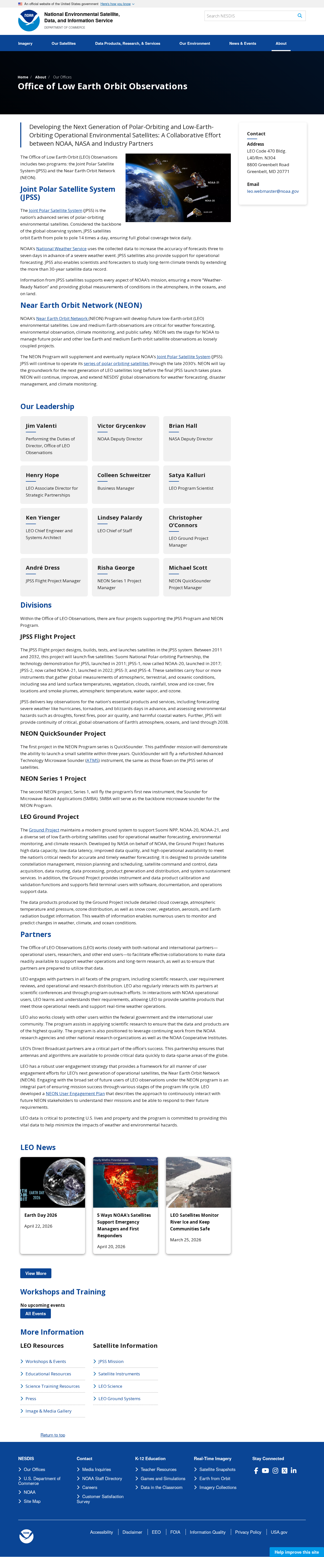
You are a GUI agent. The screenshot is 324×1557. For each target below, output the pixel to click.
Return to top (52, 1435)
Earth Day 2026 (40, 1215)
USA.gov (279, 1532)
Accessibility (101, 1532)
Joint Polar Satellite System (55, 210)
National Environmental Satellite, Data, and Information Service (82, 17)
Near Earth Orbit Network (62, 318)
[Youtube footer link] (265, 1470)
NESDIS (26, 1458)
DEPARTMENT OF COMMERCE (64, 27)
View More (38, 1273)
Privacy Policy (248, 1532)
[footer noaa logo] (26, 1536)
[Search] (300, 15)
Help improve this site (297, 1552)
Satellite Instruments (119, 1374)
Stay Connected (268, 1458)
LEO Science (110, 1386)
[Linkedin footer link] (293, 1470)
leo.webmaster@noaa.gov (273, 191)
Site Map (32, 1501)
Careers (89, 1487)
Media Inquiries (96, 1469)
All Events (38, 1313)
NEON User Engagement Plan (75, 1093)
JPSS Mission (111, 1361)
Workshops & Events (46, 1361)
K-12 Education (150, 1458)
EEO (156, 1532)
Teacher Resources (158, 1469)
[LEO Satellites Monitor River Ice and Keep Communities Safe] (198, 1182)
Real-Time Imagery (212, 1458)
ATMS (92, 760)
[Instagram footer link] (275, 1470)
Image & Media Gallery (49, 1411)
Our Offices (62, 77)
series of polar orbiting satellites (117, 363)
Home (23, 77)
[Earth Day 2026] (52, 1182)
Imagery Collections (217, 1487)
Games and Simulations (163, 1478)
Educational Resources (48, 1374)
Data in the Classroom (162, 1487)
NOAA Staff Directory (102, 1478)
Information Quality (208, 1532)
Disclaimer (132, 1532)
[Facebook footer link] (256, 1470)
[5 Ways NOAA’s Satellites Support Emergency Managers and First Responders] (125, 1182)
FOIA (175, 1532)
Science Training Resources (53, 1386)
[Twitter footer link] (284, 1470)
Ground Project (44, 830)
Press (31, 1398)
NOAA (29, 1492)
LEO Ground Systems (119, 1398)
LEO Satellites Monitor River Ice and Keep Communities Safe (194, 1222)
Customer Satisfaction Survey (100, 1498)
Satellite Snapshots (217, 1469)
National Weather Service (61, 248)
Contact (84, 1458)
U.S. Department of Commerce (39, 1480)
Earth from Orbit (214, 1478)
